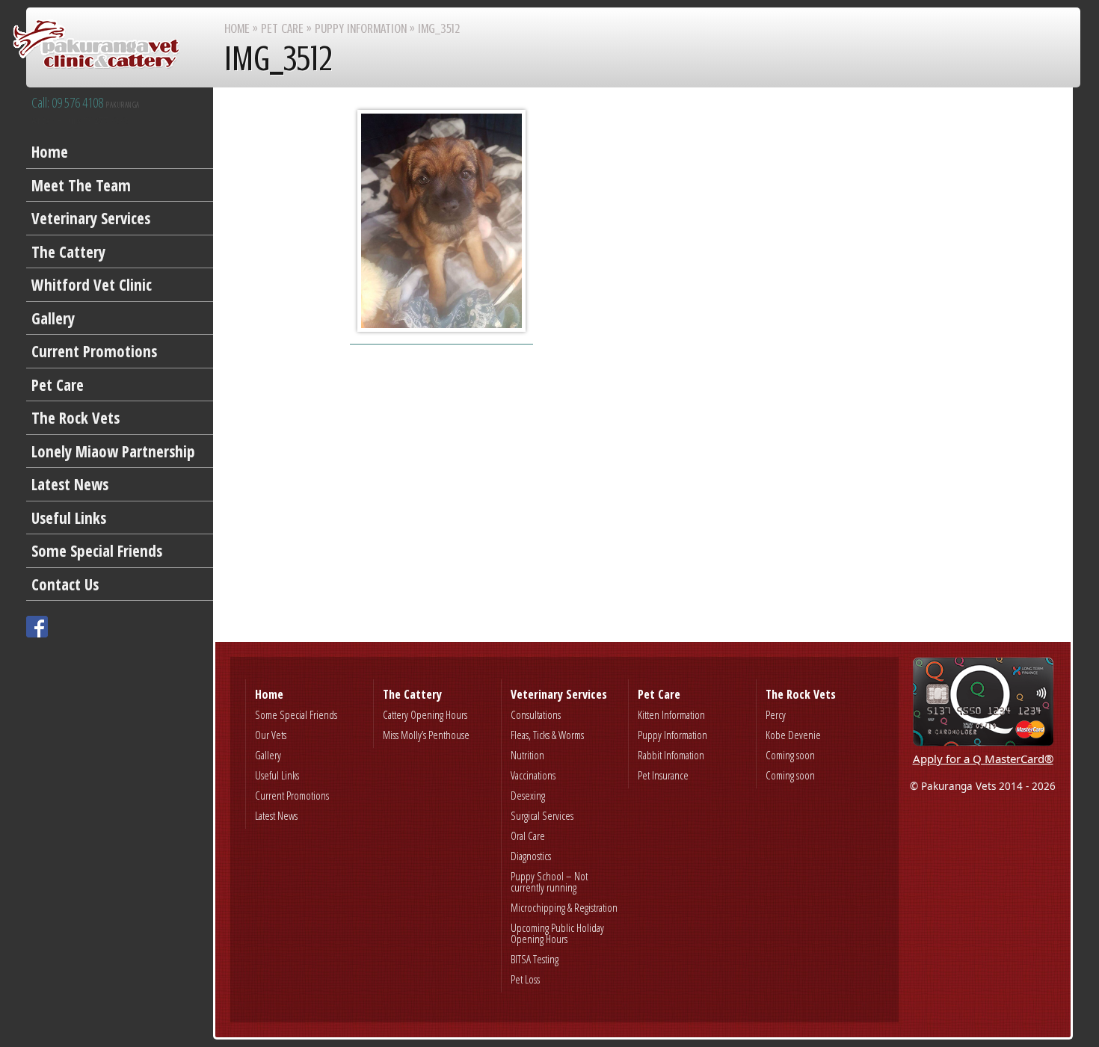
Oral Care (528, 835)
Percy (776, 714)
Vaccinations (533, 775)
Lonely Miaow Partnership (113, 451)
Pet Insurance (663, 775)
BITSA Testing (534, 958)
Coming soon (790, 754)
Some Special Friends (96, 550)
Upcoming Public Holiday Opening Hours (557, 933)
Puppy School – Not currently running (549, 881)
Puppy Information (361, 28)
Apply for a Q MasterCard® (983, 758)
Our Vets (270, 734)
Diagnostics (531, 855)
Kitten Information (671, 714)
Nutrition (527, 754)
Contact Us (65, 584)
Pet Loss (525, 979)
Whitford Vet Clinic (91, 284)
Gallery (53, 318)
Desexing (528, 795)
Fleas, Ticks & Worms (547, 734)
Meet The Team (81, 185)
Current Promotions (94, 351)
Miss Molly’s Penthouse (426, 734)
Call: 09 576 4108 (85, 103)
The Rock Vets (75, 417)
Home (49, 151)
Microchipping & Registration (564, 907)
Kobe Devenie (793, 734)
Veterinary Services (90, 218)
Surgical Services (542, 815)
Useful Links (68, 517)
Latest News (69, 484)
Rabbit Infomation (671, 754)
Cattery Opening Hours (425, 714)
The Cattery (68, 251)
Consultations (536, 714)
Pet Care (57, 384)
